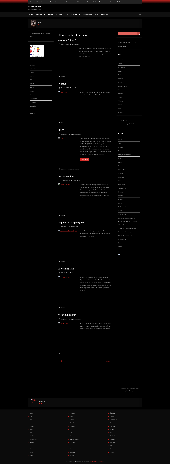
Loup (119, 243)
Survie (120, 143)
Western (101, 2)
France (31, 413)
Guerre (106, 2)
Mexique (72, 446)
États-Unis (33, 69)
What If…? (63, 84)
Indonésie (32, 423)
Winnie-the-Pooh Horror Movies (127, 228)
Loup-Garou (121, 170)
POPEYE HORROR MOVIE (126, 218)
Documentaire (44, 2)
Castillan (32, 76)
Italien (31, 429)
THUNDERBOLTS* (67, 315)
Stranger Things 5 (67, 40)
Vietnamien (73, 436)
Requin (120, 203)
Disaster (120, 196)
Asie (31, 446)
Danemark (33, 95)
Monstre (120, 192)
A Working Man (66, 269)
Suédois (72, 419)
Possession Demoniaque (125, 232)
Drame (51, 2)
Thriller (95, 2)
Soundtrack (113, 2)
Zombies (120, 151)
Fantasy (57, 2)
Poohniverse (121, 184)
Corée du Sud (33, 439)
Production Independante (125, 235)
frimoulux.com (75, 44)
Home (31, 14)
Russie (71, 416)
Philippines (33, 102)
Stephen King (122, 188)
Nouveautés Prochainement (67, 169)
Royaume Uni (33, 99)
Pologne (72, 455)
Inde (31, 419)
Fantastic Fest (122, 239)
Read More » (85, 159)
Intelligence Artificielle (124, 155)
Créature (120, 173)
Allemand (32, 65)
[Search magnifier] (138, 33)
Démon (120, 158)
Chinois (32, 80)
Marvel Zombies (66, 176)
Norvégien (32, 436)
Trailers (40, 25)
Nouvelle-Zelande (74, 439)
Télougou (72, 426)
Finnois (32, 91)
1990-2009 (50, 14)
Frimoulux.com (34, 6)
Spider (120, 247)
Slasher (120, 140)
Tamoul (72, 423)
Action (37, 2)
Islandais (32, 426)
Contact (119, 2)
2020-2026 (74, 14)
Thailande (72, 442)
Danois (32, 87)
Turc (71, 432)
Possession (121, 166)
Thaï (71, 429)
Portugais (72, 413)
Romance (68, 2)
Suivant (108, 361)
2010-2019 (62, 14)
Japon (31, 432)
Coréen (32, 84)
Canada (32, 72)
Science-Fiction (76, 2)
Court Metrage (122, 214)
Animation (31, 2)
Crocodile (121, 177)
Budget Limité (122, 207)
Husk (39, 22)
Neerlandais (33, 106)
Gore (119, 181)
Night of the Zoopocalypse (71, 222)
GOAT (61, 130)
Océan (120, 162)
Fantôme (120, 147)
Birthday (120, 199)
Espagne (32, 442)
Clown (120, 211)
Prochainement (87, 14)
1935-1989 (39, 14)
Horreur (62, 2)
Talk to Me (42, 401)
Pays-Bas (72, 449)
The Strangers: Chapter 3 (127, 120)
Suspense (89, 2)
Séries (83, 2)
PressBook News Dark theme (97, 461)
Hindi (31, 416)
